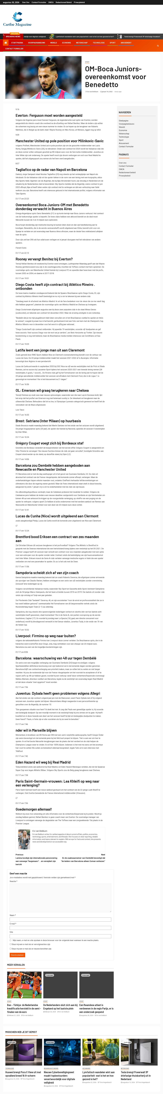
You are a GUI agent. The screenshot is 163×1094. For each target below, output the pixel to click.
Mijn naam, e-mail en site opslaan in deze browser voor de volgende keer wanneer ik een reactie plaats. (56, 940)
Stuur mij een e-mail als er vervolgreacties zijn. (31, 944)
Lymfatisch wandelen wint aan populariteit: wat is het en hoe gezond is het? (61, 36)
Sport (113, 43)
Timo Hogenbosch (28, 1079)
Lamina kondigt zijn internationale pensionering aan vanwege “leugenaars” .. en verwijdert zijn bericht (36, 860)
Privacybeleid (79, 2)
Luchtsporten (73, 264)
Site (11, 932)
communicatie (44, 603)
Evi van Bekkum (92, 92)
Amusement (126, 43)
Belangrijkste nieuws (51, 1068)
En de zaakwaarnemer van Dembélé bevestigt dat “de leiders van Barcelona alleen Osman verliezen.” (83, 858)
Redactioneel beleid (64, 2)
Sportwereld (21, 666)
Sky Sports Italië (22, 181)
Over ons (25, 2)
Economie (66, 43)
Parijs (35, 521)
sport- (42, 502)
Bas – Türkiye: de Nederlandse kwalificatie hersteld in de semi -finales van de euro (24, 1008)
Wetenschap (82, 43)
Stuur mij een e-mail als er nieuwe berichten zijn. (32, 949)
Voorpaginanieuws (36, 43)
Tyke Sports (21, 194)
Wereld (53, 43)
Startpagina (17, 43)
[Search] (157, 45)
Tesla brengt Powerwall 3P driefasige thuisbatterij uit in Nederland (126, 36)
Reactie (13, 881)
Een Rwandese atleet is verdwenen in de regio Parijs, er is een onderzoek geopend (96, 1008)
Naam (13, 915)
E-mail (13, 924)
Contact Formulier (39, 2)
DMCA (50, 2)
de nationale (28, 640)
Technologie (99, 43)
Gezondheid (86, 1068)
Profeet (26, 145)
